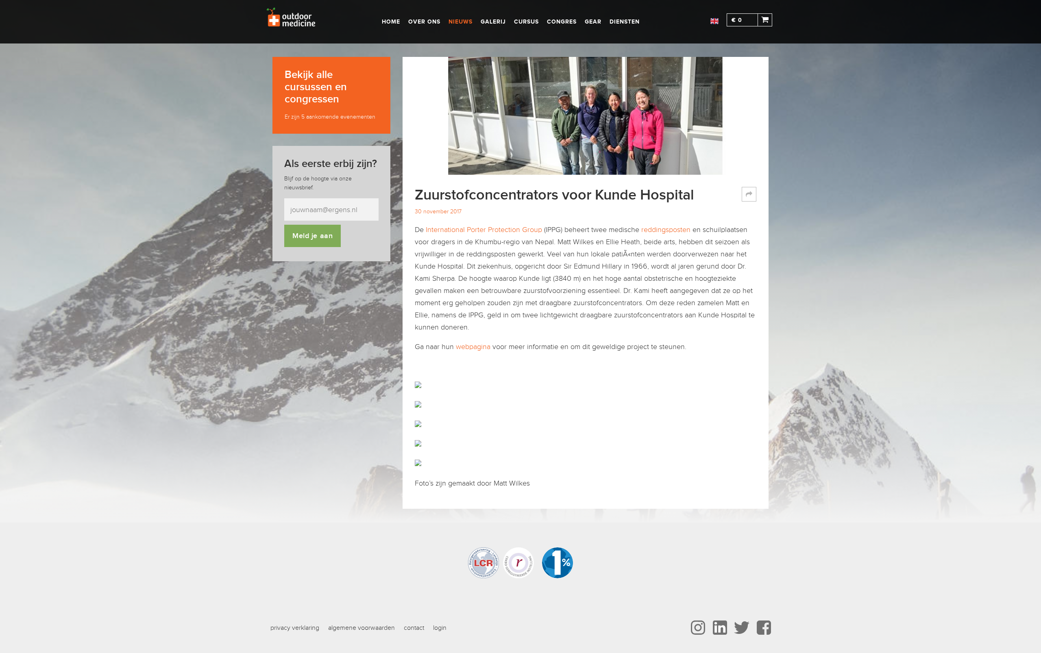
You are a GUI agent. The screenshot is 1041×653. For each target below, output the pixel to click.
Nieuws (461, 21)
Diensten (625, 21)
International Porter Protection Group (484, 230)
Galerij (493, 21)
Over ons (424, 21)
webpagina (474, 347)
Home (391, 21)
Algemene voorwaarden (361, 627)
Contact (414, 627)
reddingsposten (665, 230)
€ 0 (737, 20)
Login (439, 627)
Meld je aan (312, 236)
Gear (593, 21)
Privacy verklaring (294, 627)
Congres (562, 21)
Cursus (526, 21)
